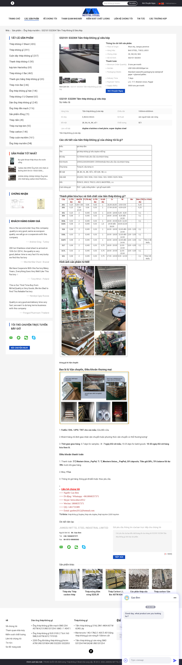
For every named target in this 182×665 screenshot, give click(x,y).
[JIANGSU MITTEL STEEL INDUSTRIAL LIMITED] (91, 12)
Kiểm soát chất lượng (98, 19)
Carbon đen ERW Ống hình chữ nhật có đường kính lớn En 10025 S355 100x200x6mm (33, 170)
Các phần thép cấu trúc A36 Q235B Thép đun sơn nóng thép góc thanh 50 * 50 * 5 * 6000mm (138, 593)
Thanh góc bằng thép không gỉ (24, 79)
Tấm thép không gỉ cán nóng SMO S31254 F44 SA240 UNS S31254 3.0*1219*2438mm (90, 642)
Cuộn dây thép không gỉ (21, 55)
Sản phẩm (16, 30)
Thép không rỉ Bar (18, 73)
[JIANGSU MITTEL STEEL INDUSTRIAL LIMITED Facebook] (12, 3)
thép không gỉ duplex (76, 514)
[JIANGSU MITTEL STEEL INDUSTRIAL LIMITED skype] (35, 337)
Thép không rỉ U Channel (21, 96)
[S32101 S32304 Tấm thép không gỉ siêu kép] (79, 59)
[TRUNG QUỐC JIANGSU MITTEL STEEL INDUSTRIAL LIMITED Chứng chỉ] (17, 204)
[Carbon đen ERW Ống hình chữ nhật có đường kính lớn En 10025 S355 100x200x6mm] (12, 169)
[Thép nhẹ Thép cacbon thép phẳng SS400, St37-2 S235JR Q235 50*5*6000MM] (69, 579)
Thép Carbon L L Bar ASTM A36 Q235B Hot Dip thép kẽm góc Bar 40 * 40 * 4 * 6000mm (115, 593)
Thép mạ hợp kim (17, 126)
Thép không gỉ (16, 50)
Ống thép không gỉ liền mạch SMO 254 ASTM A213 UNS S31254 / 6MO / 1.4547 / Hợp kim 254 (52, 628)
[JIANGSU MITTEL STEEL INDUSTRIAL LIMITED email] (12, 337)
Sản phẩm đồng (17, 114)
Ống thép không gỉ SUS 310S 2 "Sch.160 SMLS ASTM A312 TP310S (51, 634)
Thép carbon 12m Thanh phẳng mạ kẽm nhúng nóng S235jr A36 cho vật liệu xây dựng (162, 593)
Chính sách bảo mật (34, 662)
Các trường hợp (158, 19)
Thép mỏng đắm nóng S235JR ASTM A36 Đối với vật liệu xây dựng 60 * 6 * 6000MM (92, 593)
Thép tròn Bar (16, 85)
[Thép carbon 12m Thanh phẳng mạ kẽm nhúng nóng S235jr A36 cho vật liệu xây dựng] (162, 579)
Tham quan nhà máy (71, 19)
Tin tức (141, 19)
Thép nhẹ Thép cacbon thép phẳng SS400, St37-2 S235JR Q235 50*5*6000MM (69, 593)
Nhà (7, 30)
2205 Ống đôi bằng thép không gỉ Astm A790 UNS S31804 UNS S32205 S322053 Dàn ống (51, 642)
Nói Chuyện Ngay (148, 3)
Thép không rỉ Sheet (19, 44)
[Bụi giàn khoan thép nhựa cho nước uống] (12, 161)
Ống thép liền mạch (18, 108)
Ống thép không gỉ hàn (20, 91)
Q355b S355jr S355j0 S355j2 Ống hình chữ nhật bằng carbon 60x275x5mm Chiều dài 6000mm (33, 179)
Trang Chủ (14, 19)
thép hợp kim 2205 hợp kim (108, 514)
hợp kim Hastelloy (18, 67)
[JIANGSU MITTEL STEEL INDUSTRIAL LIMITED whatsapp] (20, 337)
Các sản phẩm (31, 19)
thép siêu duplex (91, 514)
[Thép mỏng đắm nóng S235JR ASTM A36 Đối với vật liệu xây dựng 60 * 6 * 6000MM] (92, 579)
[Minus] (175, 597)
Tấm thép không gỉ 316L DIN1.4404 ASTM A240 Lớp (94, 627)
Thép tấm (14, 120)
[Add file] (126, 660)
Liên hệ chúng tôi (123, 19)
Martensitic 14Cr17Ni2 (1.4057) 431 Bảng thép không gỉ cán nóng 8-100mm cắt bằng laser (94, 635)
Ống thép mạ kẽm (31, 30)
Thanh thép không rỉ (19, 61)
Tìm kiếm (132, 3)
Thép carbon (15, 131)
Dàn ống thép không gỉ (20, 102)
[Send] (175, 660)
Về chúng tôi (50, 19)
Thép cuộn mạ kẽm (18, 137)
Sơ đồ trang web (13, 647)
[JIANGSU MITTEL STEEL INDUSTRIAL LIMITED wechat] (27, 337)
